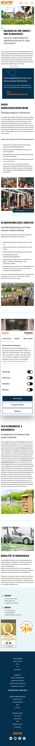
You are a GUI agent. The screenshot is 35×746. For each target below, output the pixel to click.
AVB (17, 721)
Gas (17, 667)
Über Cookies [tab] (28, 338)
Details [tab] (17, 338)
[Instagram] (24, 738)
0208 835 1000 (11, 610)
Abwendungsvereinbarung (17, 683)
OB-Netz (17, 707)
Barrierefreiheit (17, 724)
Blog (17, 705)
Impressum (17, 716)
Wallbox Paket (17, 661)
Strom (17, 664)
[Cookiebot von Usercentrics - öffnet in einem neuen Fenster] (25, 333)
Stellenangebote (17, 702)
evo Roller (12, 564)
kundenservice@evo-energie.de (13, 614)
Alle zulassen (17, 398)
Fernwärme (17, 669)
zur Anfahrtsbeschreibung (11, 603)
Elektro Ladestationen (17, 678)
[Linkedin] (10, 738)
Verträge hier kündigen (17, 686)
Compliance (17, 727)
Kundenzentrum (17, 699)
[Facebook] (19, 738)
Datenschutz (17, 718)
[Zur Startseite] (17, 733)
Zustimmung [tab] (6, 338)
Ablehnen (17, 411)
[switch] (30, 377)
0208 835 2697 (11, 612)
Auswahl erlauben (17, 405)
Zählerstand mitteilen (17, 680)
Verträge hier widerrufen (17, 690)
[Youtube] (15, 738)
